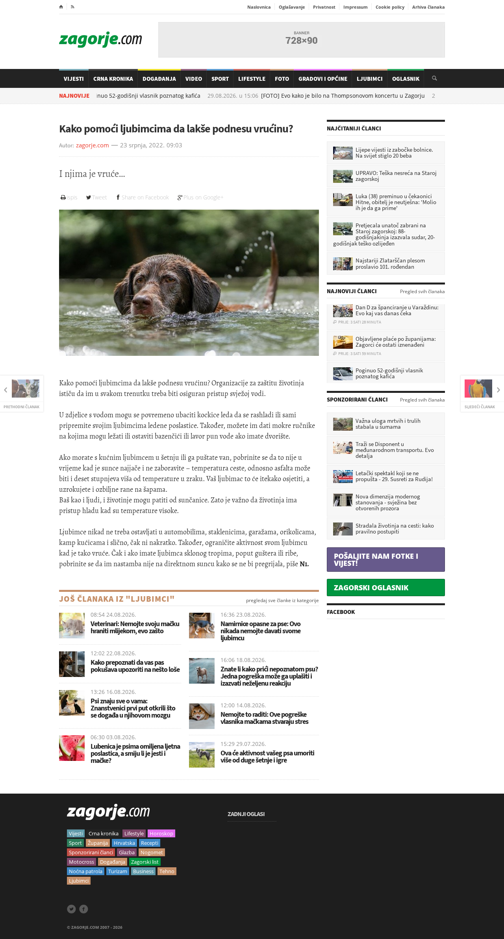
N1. (304, 564)
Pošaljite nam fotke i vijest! (376, 559)
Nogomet (152, 852)
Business (143, 871)
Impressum (355, 7)
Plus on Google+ (203, 197)
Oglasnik (405, 78)
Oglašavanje (292, 7)
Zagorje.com (100, 40)
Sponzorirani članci (91, 852)
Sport (220, 78)
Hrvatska (124, 842)
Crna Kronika (113, 78)
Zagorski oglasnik (371, 587)
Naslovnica (259, 7)
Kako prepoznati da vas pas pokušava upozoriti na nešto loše (135, 666)
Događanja (159, 78)
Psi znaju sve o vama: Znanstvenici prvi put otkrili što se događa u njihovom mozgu (133, 708)
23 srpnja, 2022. (142, 145)
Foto (282, 78)
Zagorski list (145, 861)
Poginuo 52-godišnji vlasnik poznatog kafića (107, 96)
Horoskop (161, 833)
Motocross (81, 861)
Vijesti (74, 78)
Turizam (117, 871)
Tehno (166, 871)
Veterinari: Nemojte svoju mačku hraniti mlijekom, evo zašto (135, 627)
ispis (72, 197)
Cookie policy (390, 7)
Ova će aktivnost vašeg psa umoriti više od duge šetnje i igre (267, 756)
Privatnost (324, 7)
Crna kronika (104, 833)
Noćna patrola (85, 871)
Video (193, 78)
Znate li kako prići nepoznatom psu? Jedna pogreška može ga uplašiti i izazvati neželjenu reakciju (269, 676)
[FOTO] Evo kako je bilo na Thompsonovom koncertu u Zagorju (307, 96)
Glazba (127, 852)
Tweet (99, 197)
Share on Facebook (145, 197)
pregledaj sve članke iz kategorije (282, 600)
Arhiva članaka (428, 7)
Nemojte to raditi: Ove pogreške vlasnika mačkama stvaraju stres (264, 718)
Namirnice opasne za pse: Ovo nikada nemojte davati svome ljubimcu (260, 630)
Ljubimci (370, 78)
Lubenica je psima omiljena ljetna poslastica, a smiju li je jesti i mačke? (135, 753)
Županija (98, 842)
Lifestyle (251, 78)
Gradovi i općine (322, 78)
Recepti (149, 842)
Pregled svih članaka (422, 291)
